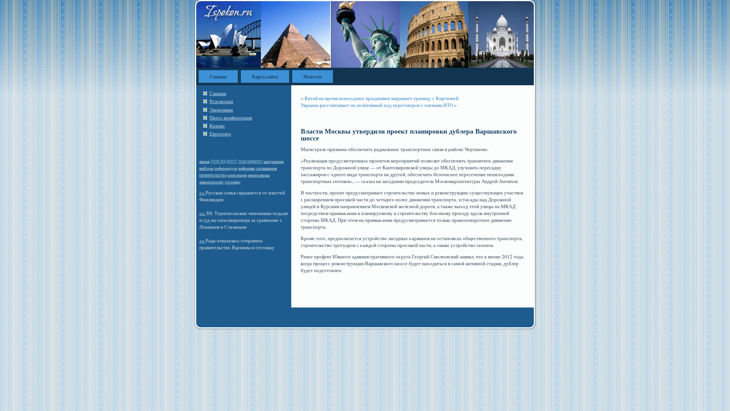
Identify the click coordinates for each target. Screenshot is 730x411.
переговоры (259, 175)
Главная (218, 76)
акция (204, 161)
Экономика (221, 109)
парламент (250, 160)
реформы (246, 168)
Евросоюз (220, 133)
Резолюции (221, 101)
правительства (212, 175)
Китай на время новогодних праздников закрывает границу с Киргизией (382, 98)
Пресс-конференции (230, 117)
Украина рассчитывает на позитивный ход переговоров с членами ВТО (377, 105)
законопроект (211, 182)
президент (224, 160)
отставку (233, 182)
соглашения (266, 168)
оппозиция (237, 175)
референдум (225, 168)
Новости (312, 76)
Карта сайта (265, 76)
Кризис (217, 125)
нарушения (273, 161)
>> (202, 192)
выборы (206, 168)
